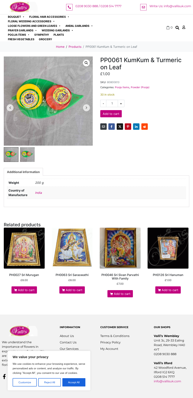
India (38, 193)
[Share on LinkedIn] (136, 126)
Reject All (49, 382)
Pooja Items (17, 34)
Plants (59, 34)
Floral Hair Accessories (47, 16)
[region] (49, 370)
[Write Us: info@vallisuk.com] (143, 7)
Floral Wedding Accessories (29, 21)
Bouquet (14, 16)
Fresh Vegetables (21, 39)
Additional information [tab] (23, 172)
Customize (24, 382)
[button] (86, 63)
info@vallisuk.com (167, 381)
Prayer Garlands (20, 30)
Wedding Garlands (56, 30)
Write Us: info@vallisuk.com (170, 6)
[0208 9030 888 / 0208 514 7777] (69, 7)
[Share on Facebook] (111, 126)
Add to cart (111, 114)
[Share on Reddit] (144, 126)
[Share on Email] (103, 126)
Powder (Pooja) (140, 87)
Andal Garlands (77, 25)
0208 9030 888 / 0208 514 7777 (98, 6)
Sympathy (41, 34)
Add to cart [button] (26, 290)
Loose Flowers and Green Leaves (32, 25)
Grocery (45, 39)
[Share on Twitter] (120, 126)
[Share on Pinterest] (128, 126)
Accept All (74, 382)
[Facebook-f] (4, 376)
